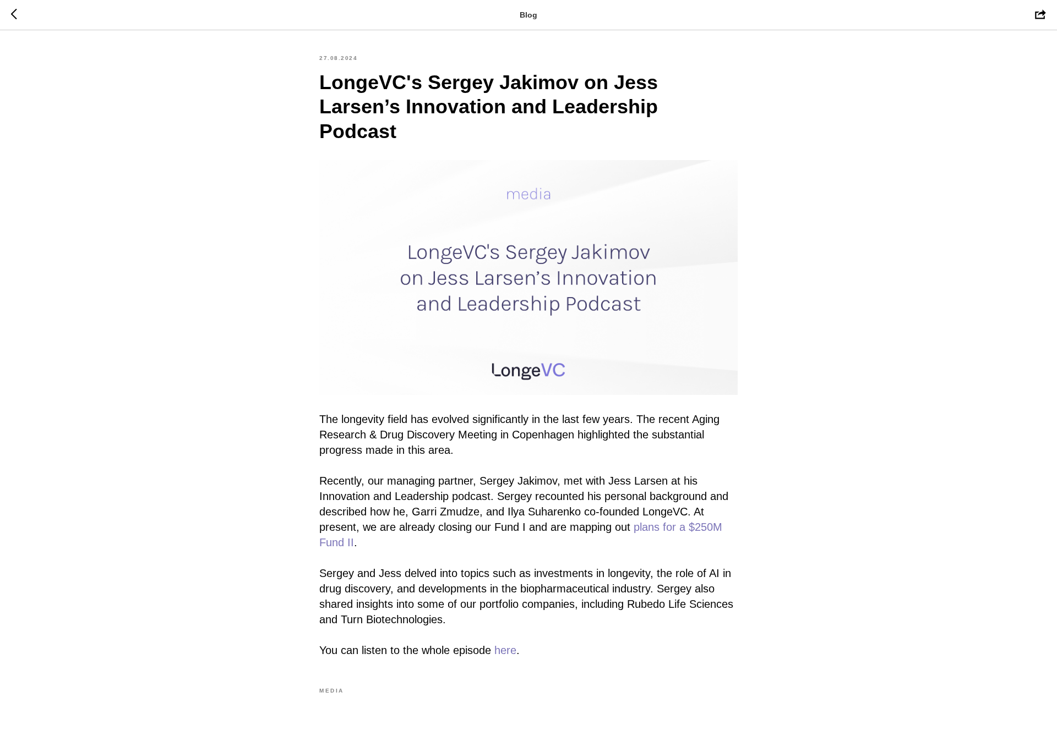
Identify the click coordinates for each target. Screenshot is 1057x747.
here (505, 650)
